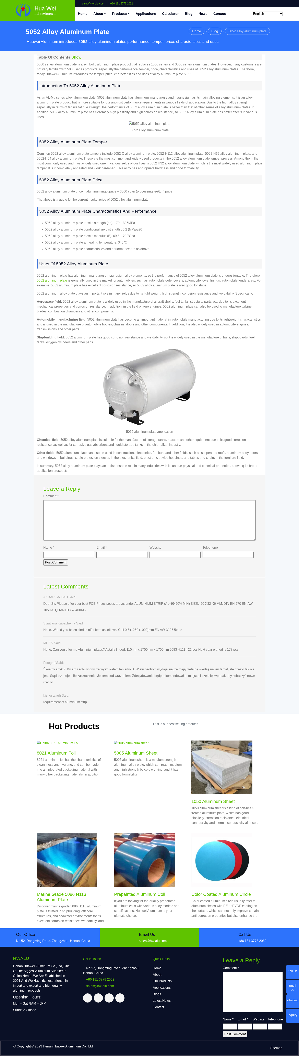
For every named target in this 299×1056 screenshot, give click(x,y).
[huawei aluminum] (37, 10)
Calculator (170, 14)
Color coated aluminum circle (221, 894)
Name (48, 547)
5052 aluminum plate (52, 280)
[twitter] (286, 1)
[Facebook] (283, 1)
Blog (188, 14)
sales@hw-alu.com (93, 3)
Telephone (210, 547)
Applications (146, 14)
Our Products (162, 981)
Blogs (157, 994)
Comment (51, 496)
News (203, 14)
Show (76, 57)
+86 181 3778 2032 (121, 3)
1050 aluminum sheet (213, 801)
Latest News (162, 1000)
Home (82, 14)
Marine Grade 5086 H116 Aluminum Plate (61, 897)
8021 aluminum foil (56, 753)
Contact (219, 14)
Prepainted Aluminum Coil (139, 894)
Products (119, 14)
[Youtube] (292, 1)
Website (155, 547)
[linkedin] (289, 1)
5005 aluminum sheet (135, 753)
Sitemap (276, 1048)
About (98, 14)
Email (101, 547)
